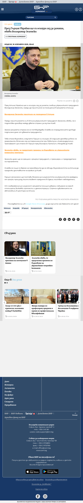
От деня (8, 24)
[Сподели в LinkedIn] (69, 219)
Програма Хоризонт (17, 36)
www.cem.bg (41, 450)
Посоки (8, 391)
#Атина (7, 208)
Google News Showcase (35, 204)
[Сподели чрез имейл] (78, 219)
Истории (9, 385)
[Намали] (77, 101)
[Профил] (80, 9)
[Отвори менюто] (2, 9)
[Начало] (41, 7)
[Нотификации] (76, 9)
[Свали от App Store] (33, 471)
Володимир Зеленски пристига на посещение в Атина (29, 114)
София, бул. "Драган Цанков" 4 (41, 427)
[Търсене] (55, 17)
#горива (16, 208)
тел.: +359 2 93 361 (41, 429)
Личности (10, 388)
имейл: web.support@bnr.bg (41, 432)
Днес (7, 381)
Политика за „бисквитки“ (41, 484)
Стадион (9, 401)
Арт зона (9, 398)
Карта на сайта (41, 489)
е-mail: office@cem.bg (41, 448)
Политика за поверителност (56, 480)
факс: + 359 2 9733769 (41, 446)
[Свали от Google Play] (50, 471)
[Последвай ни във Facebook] (37, 496)
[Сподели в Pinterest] (73, 219)
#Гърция (25, 208)
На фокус (9, 395)
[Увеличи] (74, 101)
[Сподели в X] (64, 219)
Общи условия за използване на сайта (30, 480)
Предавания (10, 405)
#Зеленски (48, 208)
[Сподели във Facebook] (60, 219)
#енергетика (36, 208)
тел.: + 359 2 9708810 (41, 443)
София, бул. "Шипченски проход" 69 (41, 441)
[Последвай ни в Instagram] (45, 496)
